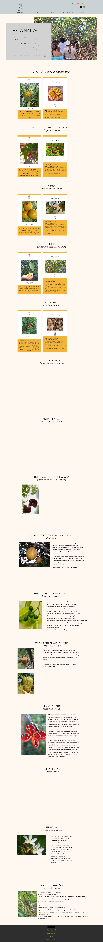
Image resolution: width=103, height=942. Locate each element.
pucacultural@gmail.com (52, 933)
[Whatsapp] (81, 7)
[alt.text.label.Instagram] (84, 7)
